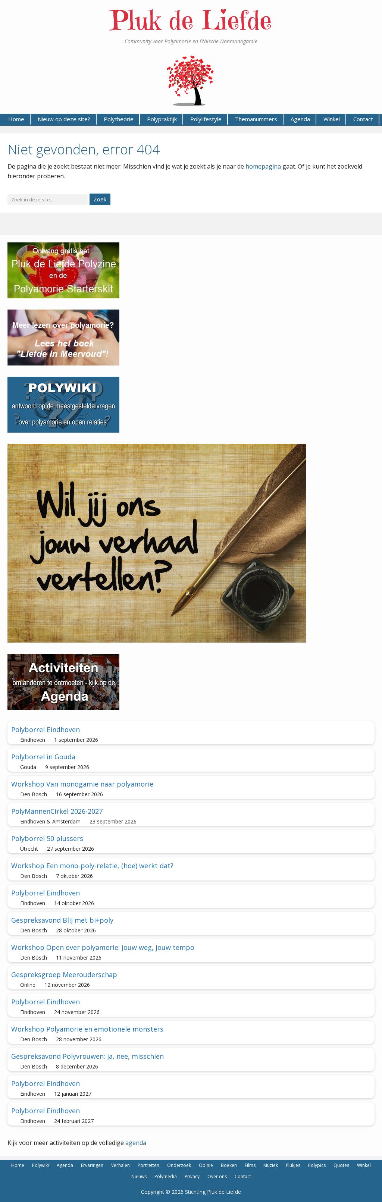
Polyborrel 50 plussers (47, 838)
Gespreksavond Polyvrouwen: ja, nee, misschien (87, 1056)
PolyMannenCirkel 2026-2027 (57, 811)
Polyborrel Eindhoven (45, 729)
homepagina (263, 166)
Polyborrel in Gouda (43, 756)
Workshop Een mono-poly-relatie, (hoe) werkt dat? (92, 865)
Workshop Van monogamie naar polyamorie (82, 783)
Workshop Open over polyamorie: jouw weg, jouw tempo (102, 947)
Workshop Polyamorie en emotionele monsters (87, 1028)
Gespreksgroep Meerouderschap (64, 974)
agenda (135, 1143)
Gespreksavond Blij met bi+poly (62, 920)
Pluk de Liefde (191, 20)
